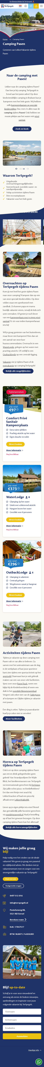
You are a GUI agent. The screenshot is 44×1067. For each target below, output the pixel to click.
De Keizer (36, 785)
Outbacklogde (9, 354)
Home (5, 39)
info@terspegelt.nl (19, 903)
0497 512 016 (16, 896)
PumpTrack (22, 684)
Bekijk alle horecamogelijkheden (21, 827)
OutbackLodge (16, 572)
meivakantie (8, 366)
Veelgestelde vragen (13, 886)
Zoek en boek (22, 129)
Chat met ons (10, 879)
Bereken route (17, 920)
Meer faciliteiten (14, 719)
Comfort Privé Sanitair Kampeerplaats (17, 422)
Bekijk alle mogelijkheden (18, 371)
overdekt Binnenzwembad (24, 691)
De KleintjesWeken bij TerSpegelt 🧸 (22, 1)
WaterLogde (8, 347)
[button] (16, 170)
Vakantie (7, 362)
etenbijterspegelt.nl (14, 814)
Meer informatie (13, 450)
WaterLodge (15, 497)
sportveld (7, 676)
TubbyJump (35, 695)
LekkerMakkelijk (22, 800)
